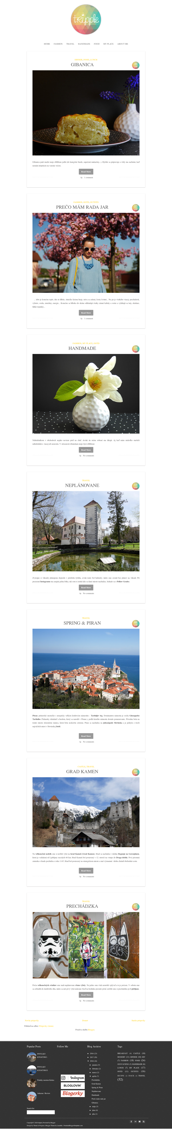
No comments (88, 455)
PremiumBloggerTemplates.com (73, 1125)
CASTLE (81, 766)
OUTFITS (94, 202)
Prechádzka (82, 906)
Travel (70, 43)
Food (97, 43)
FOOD (86, 59)
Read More (86, 171)
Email (139, 1121)
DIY (143, 1057)
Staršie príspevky (138, 1020)
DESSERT (121, 1057)
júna (93, 1110)
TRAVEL (86, 480)
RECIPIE (120, 1075)
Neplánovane (82, 485)
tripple (40, 1123)
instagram (135, 1121)
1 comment (88, 177)
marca (94, 1072)
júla (93, 1114)
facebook (131, 1121)
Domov (85, 1020)
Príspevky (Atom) (46, 1026)
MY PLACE (87, 343)
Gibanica (82, 64)
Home (47, 43)
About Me (122, 43)
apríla (94, 1076)
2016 (92, 1053)
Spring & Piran (82, 623)
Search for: (31, 1108)
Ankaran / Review (43, 1093)
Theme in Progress (39, 1125)
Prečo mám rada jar (82, 207)
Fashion (58, 43)
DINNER (78, 59)
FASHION (78, 202)
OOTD (86, 202)
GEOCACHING (123, 1064)
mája (94, 1106)
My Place (108, 43)
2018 (92, 1061)
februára (95, 1068)
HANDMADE (137, 1064)
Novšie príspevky (32, 1020)
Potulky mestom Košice (45, 1080)
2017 (92, 1057)
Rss (143, 1121)
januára (94, 1065)
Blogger (91, 1029)
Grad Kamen (82, 771)
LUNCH (93, 59)
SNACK (131, 1075)
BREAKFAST (122, 1053)
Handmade (84, 43)
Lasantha (59, 1125)
